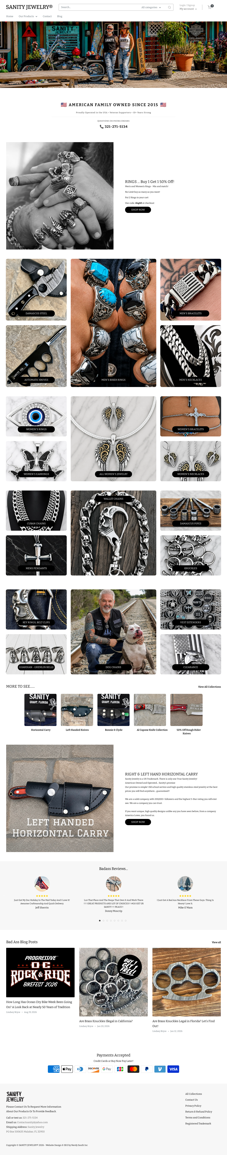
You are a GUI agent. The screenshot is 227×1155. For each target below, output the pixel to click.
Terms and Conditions (197, 1117)
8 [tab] (126, 921)
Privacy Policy (193, 1105)
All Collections (193, 1093)
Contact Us (191, 1099)
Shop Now (138, 209)
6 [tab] (119, 921)
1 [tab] (100, 921)
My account (187, 9)
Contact (47, 16)
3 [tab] (107, 921)
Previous (3, 895)
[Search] (169, 7)
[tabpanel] (42, 892)
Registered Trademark (198, 1123)
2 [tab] (104, 921)
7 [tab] (122, 921)
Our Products (26, 16)
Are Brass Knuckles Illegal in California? (106, 1021)
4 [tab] (111, 921)
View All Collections (209, 686)
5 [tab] (115, 921)
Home (9, 16)
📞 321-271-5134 (114, 127)
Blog (59, 16)
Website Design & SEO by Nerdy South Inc (67, 1145)
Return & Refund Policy (198, 1111)
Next (223, 895)
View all (216, 942)
